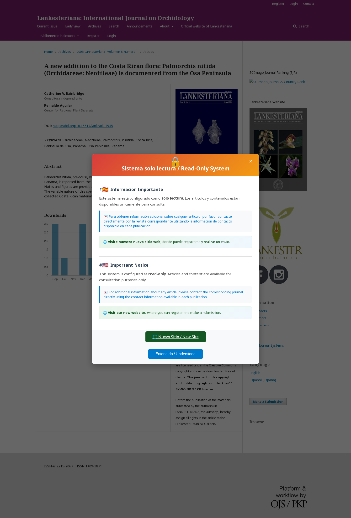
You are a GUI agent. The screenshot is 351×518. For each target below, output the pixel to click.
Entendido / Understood (175, 354)
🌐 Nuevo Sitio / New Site (176, 336)
